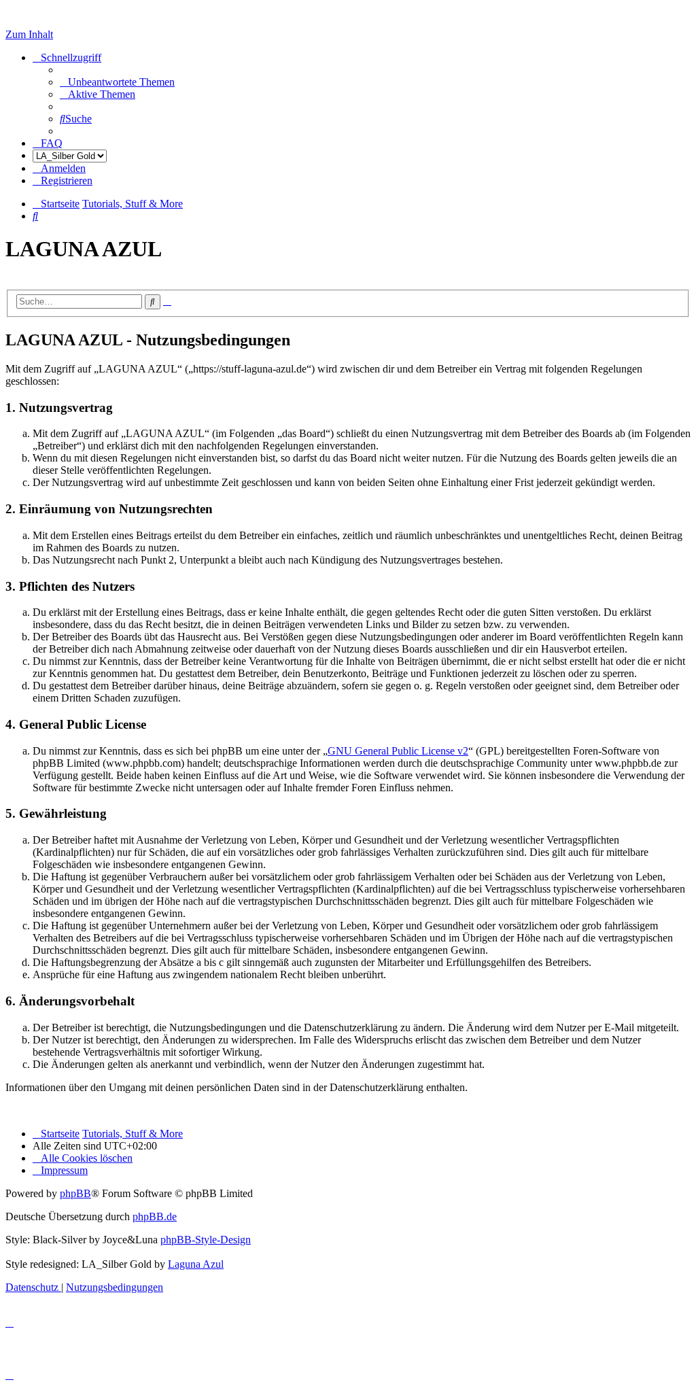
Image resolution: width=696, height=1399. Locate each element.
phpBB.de (155, 1216)
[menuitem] (117, 82)
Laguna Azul (196, 1264)
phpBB (75, 1193)
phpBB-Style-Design (205, 1239)
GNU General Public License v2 (398, 751)
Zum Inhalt (29, 34)
